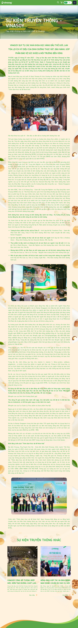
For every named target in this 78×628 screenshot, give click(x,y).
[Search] (58, 2)
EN (69, 3)
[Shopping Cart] (61, 2)
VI (65, 3)
